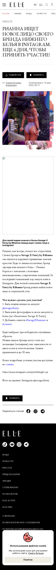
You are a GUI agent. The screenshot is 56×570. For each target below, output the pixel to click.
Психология (10, 494)
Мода (29, 13)
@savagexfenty (10, 308)
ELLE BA (5, 13)
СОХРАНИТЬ (38, 75)
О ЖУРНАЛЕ (8, 516)
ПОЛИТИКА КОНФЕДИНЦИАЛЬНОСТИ (22, 529)
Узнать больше (36, 553)
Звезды (17, 13)
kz (35, 4)
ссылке (10, 364)
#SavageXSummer (36, 320)
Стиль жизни (10, 487)
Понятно (28, 559)
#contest (6, 324)
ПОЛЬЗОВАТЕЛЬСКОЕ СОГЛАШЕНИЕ (21, 522)
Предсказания (11, 474)
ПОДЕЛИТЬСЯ (15, 75)
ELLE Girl (7, 507)
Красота (7, 467)
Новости (41, 13)
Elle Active (8, 500)
